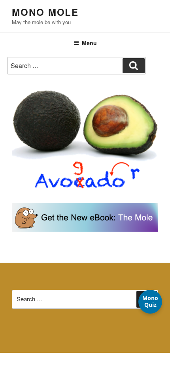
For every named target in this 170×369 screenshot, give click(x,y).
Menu (89, 43)
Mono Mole (45, 12)
